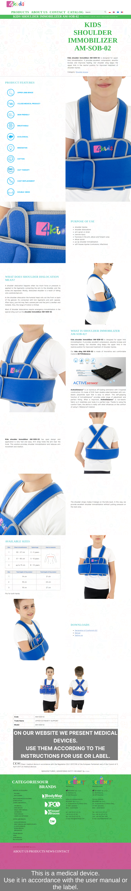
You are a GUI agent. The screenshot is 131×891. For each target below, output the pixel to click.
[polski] (109, 12)
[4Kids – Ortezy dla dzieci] (16, 4)
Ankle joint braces (20, 810)
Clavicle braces (19, 826)
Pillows (17, 793)
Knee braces (18, 808)
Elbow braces (19, 828)
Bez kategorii (17, 839)
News (50, 851)
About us (39, 12)
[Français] (122, 12)
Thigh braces (18, 814)
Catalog (76, 12)
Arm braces (18, 830)
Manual (77, 633)
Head (14, 835)
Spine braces (17, 837)
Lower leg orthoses (21, 816)
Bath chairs (18, 795)
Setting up (79, 635)
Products (20, 12)
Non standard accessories (22, 798)
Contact (58, 12)
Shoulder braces (82, 72)
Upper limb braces (19, 819)
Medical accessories (20, 790)
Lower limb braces (19, 802)
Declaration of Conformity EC (86, 630)
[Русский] (118, 12)
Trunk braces (18, 833)
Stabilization (17, 800)
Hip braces (17, 806)
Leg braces (18, 812)
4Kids (81, 16)
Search (105, 12)
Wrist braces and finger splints (25, 824)
